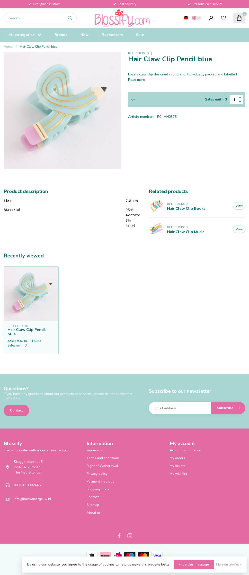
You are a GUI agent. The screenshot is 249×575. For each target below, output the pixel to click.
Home (8, 47)
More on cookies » (229, 564)
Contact (16, 410)
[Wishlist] (223, 18)
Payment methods (100, 481)
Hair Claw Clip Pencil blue (39, 47)
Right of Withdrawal (102, 466)
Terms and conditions (103, 458)
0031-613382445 (27, 485)
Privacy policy (97, 473)
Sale (140, 34)
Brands (60, 34)
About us (94, 512)
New (84, 34)
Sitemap (93, 504)
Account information (185, 450)
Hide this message (194, 564)
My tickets (177, 466)
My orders (177, 458)
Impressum (95, 450)
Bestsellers (112, 34)
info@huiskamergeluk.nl (32, 499)
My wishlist (178, 473)
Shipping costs (98, 489)
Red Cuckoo (138, 53)
